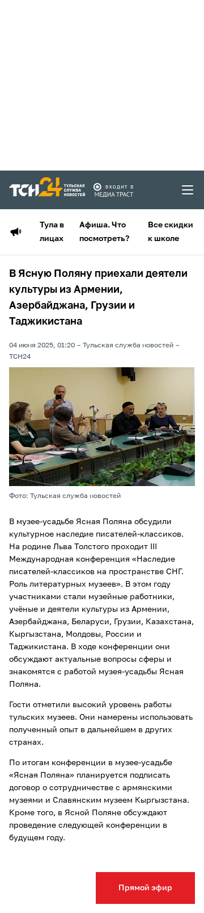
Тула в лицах (52, 232)
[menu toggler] (188, 190)
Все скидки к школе (170, 232)
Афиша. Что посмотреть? (104, 232)
